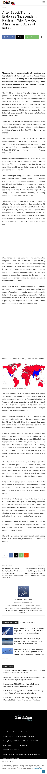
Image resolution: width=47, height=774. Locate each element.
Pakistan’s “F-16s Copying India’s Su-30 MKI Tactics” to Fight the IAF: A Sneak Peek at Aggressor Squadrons (29, 651)
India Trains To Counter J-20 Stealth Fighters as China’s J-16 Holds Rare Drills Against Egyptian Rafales (29, 630)
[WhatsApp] (21, 555)
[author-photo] (23, 596)
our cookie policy (36, 768)
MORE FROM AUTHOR (27, 622)
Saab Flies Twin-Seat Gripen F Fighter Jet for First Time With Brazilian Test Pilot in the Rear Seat (24, 672)
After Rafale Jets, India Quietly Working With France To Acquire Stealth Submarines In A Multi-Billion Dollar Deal (12, 573)
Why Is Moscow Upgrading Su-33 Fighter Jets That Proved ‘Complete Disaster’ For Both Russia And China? (35, 572)
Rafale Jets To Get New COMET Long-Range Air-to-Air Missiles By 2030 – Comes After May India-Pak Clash (22, 699)
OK (43, 771)
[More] (41, 37)
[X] (16, 555)
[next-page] (7, 660)
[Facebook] (11, 555)
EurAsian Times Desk (11, 32)
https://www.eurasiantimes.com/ (23, 602)
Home (4, 8)
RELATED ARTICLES (10, 622)
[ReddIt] (26, 555)
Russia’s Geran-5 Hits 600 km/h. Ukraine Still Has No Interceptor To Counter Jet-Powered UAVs (28, 641)
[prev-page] (3, 660)
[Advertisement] (23, 55)
